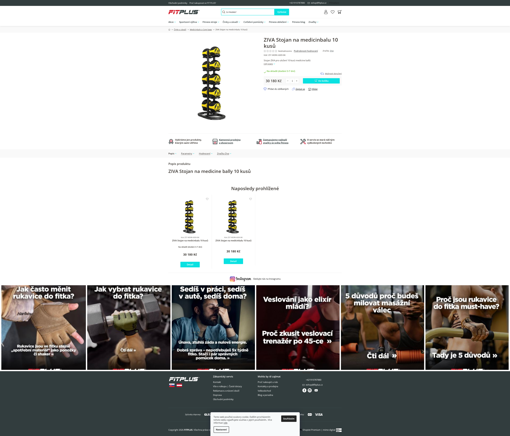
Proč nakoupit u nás (268, 382)
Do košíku (323, 80)
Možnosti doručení (333, 73)
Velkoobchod (264, 390)
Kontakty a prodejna (268, 386)
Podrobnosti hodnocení (306, 50)
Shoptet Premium (312, 429)
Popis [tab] (171, 153)
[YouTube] (316, 391)
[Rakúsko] (179, 385)
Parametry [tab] (186, 153)
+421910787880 (297, 2)
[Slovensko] (172, 385)
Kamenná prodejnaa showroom (230, 141)
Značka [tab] (223, 153)
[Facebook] (304, 390)
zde (225, 422)
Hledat (282, 12)
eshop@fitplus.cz (318, 2)
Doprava (217, 395)
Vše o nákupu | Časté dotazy (227, 386)
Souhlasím (289, 418)
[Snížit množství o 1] (288, 80)
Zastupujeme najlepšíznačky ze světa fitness (275, 141)
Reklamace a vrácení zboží (226, 390)
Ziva (332, 50)
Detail (190, 264)
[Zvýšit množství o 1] (297, 80)
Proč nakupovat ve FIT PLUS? (202, 3)
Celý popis (268, 64)
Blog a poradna (265, 395)
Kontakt (217, 382)
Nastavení (221, 429)
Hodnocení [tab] (204, 153)
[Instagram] (310, 390)
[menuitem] (172, 22)
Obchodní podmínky (177, 3)
